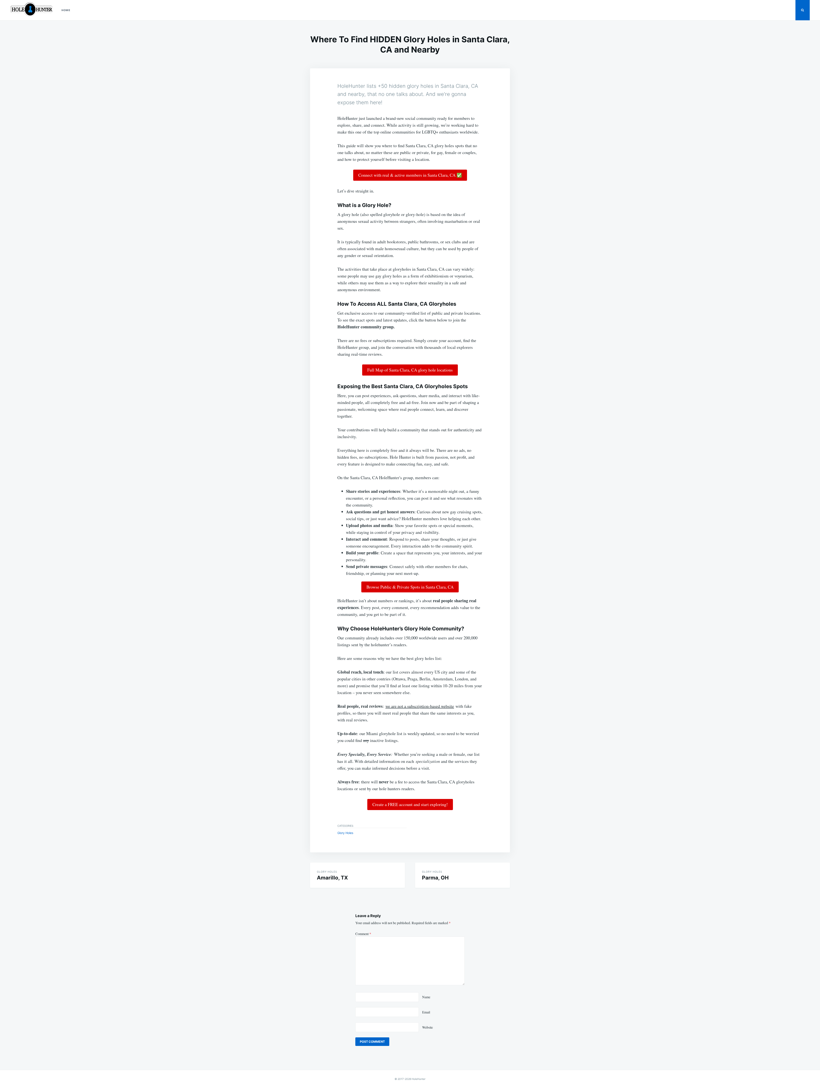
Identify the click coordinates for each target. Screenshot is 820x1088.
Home (66, 10)
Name (426, 997)
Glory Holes (345, 833)
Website (427, 1027)
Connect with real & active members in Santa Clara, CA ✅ (410, 175)
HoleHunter (418, 1079)
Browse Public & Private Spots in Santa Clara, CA (410, 587)
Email (426, 1012)
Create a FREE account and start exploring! (410, 804)
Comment (363, 933)
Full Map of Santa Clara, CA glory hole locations (410, 370)
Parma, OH (435, 878)
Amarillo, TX (332, 878)
